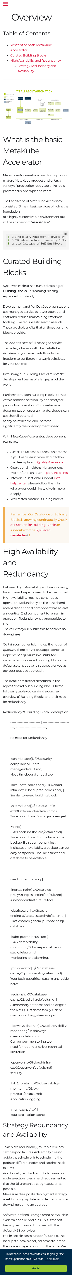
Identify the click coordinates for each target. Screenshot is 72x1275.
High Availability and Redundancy (35, 60)
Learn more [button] (52, 1259)
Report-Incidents (55, 473)
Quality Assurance (50, 462)
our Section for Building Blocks (33, 525)
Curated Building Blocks (28, 55)
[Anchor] (56, 16)
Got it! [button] (36, 1268)
